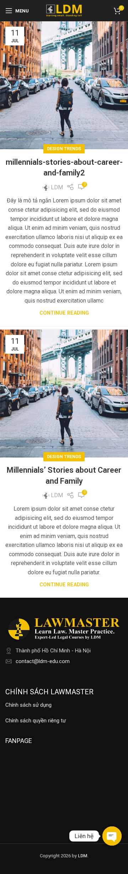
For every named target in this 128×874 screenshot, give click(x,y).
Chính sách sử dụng (28, 705)
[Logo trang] (64, 10)
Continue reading (64, 313)
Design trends (64, 148)
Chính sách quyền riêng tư (35, 720)
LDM (57, 187)
